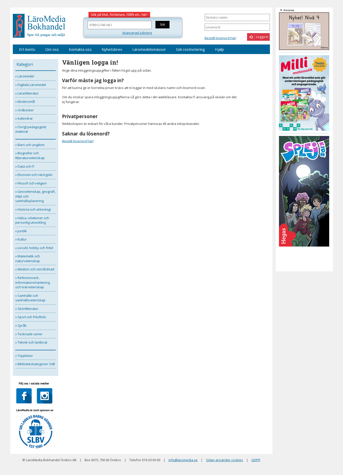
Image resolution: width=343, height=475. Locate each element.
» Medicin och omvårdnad (34, 269)
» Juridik (21, 231)
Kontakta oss (80, 49)
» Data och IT (24, 166)
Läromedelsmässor (149, 49)
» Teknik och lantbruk (31, 342)
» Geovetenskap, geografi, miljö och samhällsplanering (35, 196)
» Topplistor (24, 355)
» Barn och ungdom (29, 144)
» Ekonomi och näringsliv (33, 174)
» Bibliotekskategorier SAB (35, 364)
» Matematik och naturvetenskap (27, 258)
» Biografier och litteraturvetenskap (30, 155)
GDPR (255, 460)
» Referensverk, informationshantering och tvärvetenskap (32, 282)
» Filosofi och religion (31, 183)
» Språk (21, 325)
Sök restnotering (190, 49)
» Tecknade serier (28, 334)
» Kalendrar (24, 118)
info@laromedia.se (183, 460)
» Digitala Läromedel (30, 84)
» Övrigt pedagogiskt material (30, 129)
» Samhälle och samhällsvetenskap (30, 298)
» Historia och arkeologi (33, 209)
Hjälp (219, 49)
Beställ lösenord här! (220, 38)
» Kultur (21, 239)
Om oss (52, 49)
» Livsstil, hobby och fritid (34, 248)
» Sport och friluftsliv (30, 317)
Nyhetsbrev (112, 49)
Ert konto (27, 49)
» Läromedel (24, 76)
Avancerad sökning (137, 32)
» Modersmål (25, 101)
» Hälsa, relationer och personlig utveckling (32, 220)
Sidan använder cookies (224, 460)
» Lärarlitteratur (27, 93)
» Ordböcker (24, 110)
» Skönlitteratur (26, 308)
